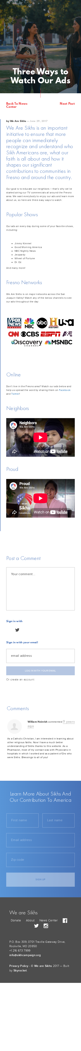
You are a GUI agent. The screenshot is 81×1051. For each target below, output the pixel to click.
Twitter (15, 393)
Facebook (64, 390)
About (30, 920)
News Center (48, 920)
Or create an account (20, 679)
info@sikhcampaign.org (25, 955)
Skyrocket (20, 970)
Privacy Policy (18, 966)
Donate (16, 920)
